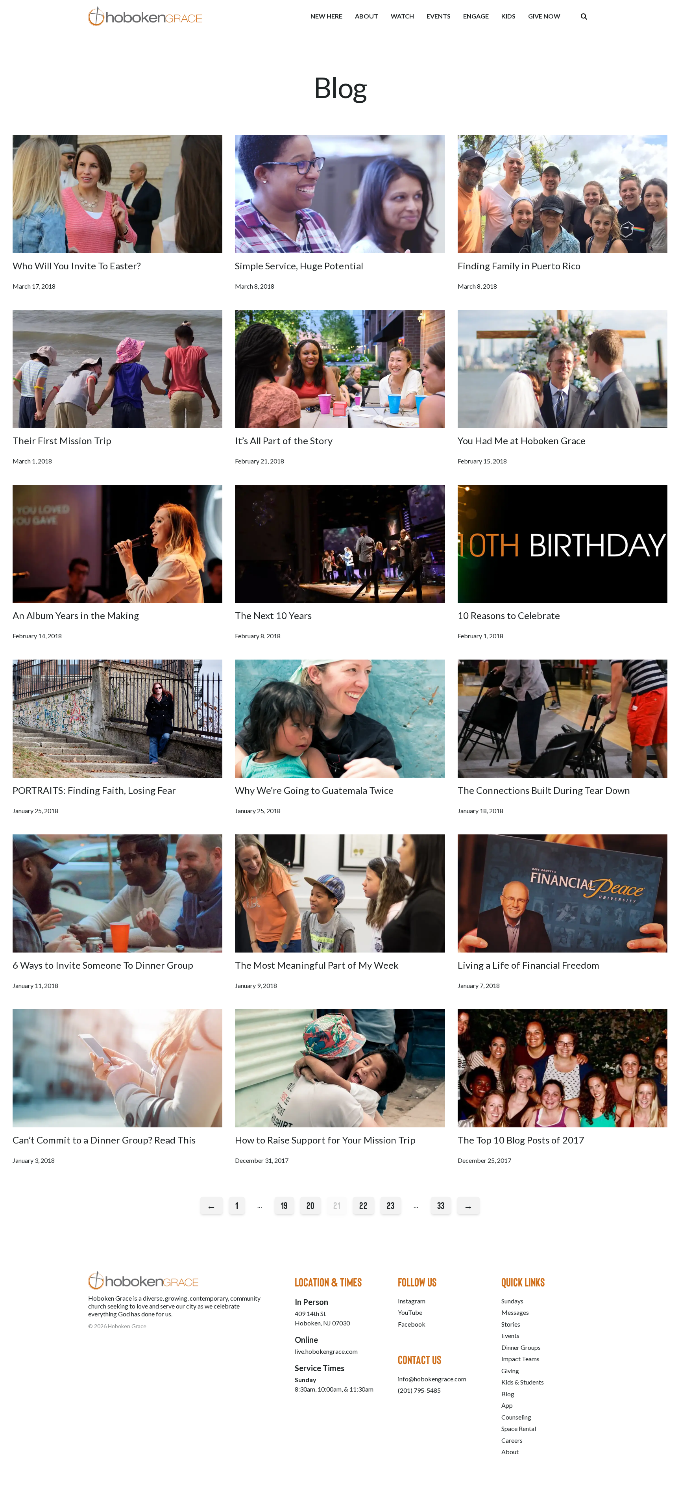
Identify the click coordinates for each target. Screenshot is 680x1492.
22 (363, 1205)
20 (310, 1205)
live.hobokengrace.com (326, 1351)
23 (391, 1205)
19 (284, 1205)
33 (441, 1205)
